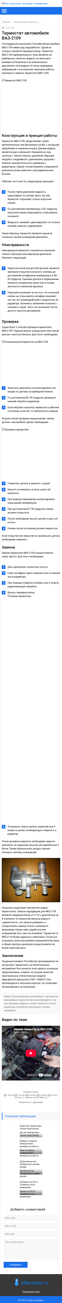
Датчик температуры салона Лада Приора (29, 1133)
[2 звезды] (20, 1095)
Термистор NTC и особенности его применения (27, 1194)
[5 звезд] (53, 1095)
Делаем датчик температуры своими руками (29, 1173)
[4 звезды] (42, 1095)
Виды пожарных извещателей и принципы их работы (29, 1153)
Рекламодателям (31, 1292)
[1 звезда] (9, 1095)
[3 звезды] (31, 1095)
